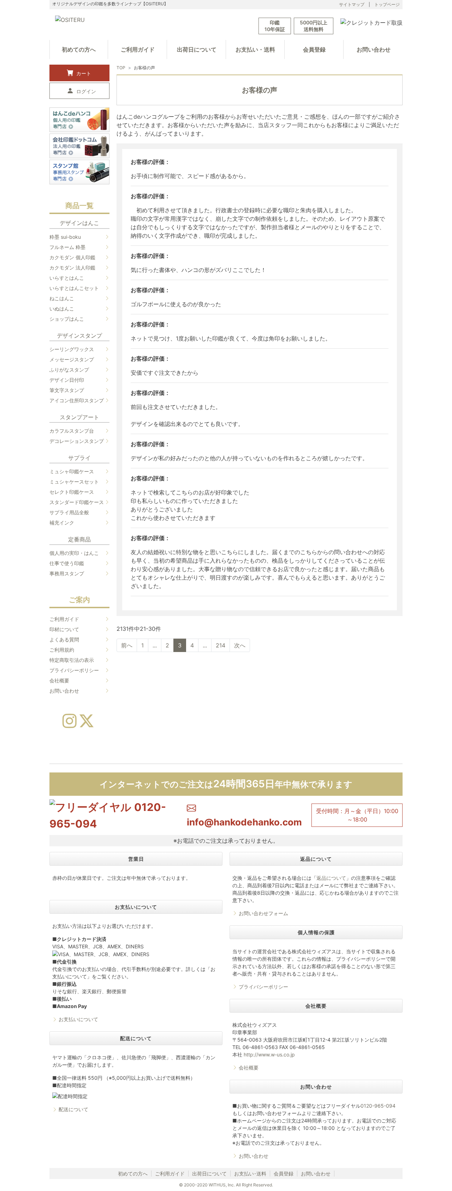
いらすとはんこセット (74, 288)
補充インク (61, 523)
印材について (64, 629)
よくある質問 (64, 639)
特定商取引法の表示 (71, 660)
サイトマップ (351, 4)
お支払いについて (78, 1019)
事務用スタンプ (66, 573)
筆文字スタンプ (66, 390)
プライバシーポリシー (74, 670)
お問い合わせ (374, 49)
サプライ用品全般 (69, 512)
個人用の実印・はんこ (74, 553)
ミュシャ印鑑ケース (71, 471)
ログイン (86, 91)
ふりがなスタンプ (69, 370)
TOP (121, 67)
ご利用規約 (61, 650)
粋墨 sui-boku (65, 237)
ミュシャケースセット (74, 482)
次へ (239, 645)
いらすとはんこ (66, 278)
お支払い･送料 (250, 1174)
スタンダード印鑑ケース (76, 502)
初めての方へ (79, 49)
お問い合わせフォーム (263, 913)
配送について (73, 1109)
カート (83, 73)
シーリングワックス (71, 349)
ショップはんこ (66, 319)
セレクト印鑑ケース (71, 492)
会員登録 (314, 49)
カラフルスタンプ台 (71, 431)
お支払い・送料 (255, 49)
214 (220, 645)
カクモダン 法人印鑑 (72, 268)
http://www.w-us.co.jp (269, 1054)
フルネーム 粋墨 (67, 247)
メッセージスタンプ (71, 359)
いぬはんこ (61, 309)
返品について (331, 878)
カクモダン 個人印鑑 (72, 257)
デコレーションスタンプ (76, 441)
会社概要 (59, 680)
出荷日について (196, 49)
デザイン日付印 (66, 380)
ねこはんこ (61, 298)
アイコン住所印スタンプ (76, 400)
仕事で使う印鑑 (66, 563)
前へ (126, 645)
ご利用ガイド (138, 49)
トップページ (387, 4)
